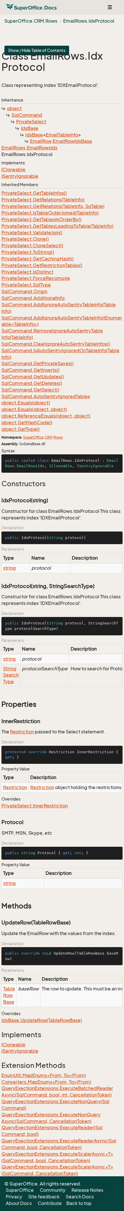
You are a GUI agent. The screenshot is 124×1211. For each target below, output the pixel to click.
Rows (58, 437)
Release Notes (87, 1190)
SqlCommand (27, 115)
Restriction (22, 732)
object (14, 108)
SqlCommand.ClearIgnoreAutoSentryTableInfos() (55, 344)
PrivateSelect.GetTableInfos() (34, 193)
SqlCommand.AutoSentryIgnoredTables (45, 396)
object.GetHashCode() (26, 422)
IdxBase (29, 128)
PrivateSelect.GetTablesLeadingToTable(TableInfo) (57, 226)
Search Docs (80, 1197)
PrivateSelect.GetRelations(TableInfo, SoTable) (52, 206)
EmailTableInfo (62, 135)
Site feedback (44, 1197)
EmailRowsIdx (42, 148)
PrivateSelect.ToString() (27, 252)
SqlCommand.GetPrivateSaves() (37, 363)
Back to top (79, 1203)
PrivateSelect (31, 121)
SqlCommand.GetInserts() (30, 370)
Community (52, 1190)
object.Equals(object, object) (34, 409)
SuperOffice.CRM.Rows (30, 21)
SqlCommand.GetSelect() (30, 390)
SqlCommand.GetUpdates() (32, 376)
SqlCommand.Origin (24, 291)
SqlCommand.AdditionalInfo (33, 298)
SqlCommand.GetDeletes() (31, 383)
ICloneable (13, 169)
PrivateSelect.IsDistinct (27, 272)
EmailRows (13, 148)
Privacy (14, 1197)
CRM (48, 437)
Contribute (50, 1203)
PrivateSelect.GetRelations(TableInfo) (42, 200)
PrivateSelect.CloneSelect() (32, 245)
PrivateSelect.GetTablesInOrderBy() (41, 219)
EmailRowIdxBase (72, 141)
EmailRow (40, 141)
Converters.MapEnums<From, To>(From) (46, 1082)
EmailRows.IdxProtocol (88, 21)
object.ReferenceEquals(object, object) (45, 416)
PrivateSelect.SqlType (26, 285)
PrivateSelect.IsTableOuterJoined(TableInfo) (50, 213)
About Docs (19, 1203)
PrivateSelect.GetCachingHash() (37, 259)
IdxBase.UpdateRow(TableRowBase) (41, 1020)
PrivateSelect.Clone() (25, 239)
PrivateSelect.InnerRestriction (34, 806)
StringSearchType (11, 675)
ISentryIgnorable (19, 176)
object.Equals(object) (25, 403)
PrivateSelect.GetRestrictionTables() (41, 265)
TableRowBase (9, 995)
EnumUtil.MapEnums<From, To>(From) (43, 1075)
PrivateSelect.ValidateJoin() (31, 232)
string (9, 568)
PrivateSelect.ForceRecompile (35, 278)
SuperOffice (33, 437)
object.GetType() (20, 429)
